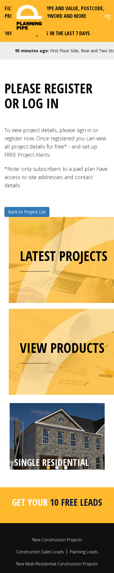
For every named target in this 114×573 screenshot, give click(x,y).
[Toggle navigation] (107, 17)
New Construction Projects (57, 561)
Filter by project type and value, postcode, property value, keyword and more (54, 12)
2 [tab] (57, 490)
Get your (57, 524)
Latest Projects (63, 256)
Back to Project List (27, 212)
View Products (62, 347)
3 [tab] (66, 490)
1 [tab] (48, 490)
